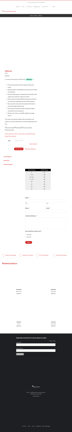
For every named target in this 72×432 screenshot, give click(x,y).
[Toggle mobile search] (66, 11)
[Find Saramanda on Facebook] (36, 371)
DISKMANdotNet (36, 396)
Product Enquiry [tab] (8, 164)
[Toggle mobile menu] (69, 11)
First (26, 203)
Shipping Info (38, 426)
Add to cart (19, 148)
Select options (19, 276)
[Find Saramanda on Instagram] (36, 377)
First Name (19, 342)
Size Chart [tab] (6, 160)
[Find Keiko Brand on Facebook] (36, 409)
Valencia (18, 322)
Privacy (33, 426)
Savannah (18, 289)
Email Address (19, 348)
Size (9, 140)
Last (47, 203)
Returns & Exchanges (46, 426)
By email (29, 236)
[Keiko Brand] (36, 400)
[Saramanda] (36, 362)
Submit (29, 242)
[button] (30, 149)
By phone (29, 234)
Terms (29, 426)
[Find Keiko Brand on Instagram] (36, 415)
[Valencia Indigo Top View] (18, 43)
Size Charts (24, 426)
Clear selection (33, 144)
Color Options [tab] (7, 156)
